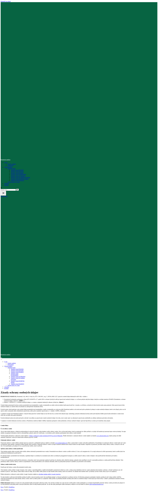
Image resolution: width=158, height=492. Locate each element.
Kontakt (6, 185)
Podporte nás (4, 196)
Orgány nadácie (12, 164)
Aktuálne (6, 183)
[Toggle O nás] (29, 361)
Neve (2, 487)
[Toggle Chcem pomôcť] (29, 366)
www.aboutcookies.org (102, 435)
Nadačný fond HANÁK (17, 171)
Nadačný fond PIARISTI (17, 180)
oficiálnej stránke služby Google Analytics (50, 474)
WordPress (11, 487)
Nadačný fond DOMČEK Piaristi (19, 179)
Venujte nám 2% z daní (14, 182)
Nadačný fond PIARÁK (17, 170)
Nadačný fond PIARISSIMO (18, 174)
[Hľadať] (1, 188)
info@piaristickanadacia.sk (96, 484)
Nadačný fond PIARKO (17, 173)
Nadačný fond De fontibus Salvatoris (20, 177)
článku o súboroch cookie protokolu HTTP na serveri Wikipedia (45, 435)
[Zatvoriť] (3, 193)
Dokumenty (11, 165)
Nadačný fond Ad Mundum (18, 176)
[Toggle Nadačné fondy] (29, 367)
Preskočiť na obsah (6, 1)
